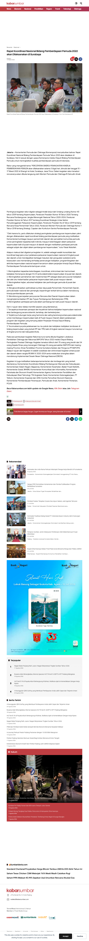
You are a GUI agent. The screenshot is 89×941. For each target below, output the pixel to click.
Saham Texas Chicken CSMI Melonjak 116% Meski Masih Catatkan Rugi (38, 873)
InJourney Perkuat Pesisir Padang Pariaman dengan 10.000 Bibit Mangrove (32, 732)
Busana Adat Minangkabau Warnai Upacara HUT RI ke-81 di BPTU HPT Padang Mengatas (44, 674)
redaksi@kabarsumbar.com (19, 899)
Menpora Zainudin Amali (33, 401)
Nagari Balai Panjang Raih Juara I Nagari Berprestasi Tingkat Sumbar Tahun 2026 (41, 666)
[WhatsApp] (80, 419)
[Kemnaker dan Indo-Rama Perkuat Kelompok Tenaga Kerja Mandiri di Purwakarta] (16, 471)
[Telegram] (76, 419)
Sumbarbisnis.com (18, 864)
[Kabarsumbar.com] (15, 3)
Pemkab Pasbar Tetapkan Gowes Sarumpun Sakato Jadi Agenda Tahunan (52, 501)
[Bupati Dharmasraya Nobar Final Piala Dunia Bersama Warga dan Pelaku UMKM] (16, 551)
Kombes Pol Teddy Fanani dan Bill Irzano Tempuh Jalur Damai (29, 805)
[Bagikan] (80, 59)
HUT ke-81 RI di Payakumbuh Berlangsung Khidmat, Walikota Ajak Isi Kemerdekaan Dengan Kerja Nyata (47, 682)
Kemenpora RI (18, 401)
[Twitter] (72, 419)
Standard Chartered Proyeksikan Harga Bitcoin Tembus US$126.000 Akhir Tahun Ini (44, 869)
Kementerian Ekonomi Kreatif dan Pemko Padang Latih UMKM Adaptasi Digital (33, 744)
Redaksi (9, 58)
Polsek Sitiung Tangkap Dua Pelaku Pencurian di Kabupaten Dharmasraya (33, 811)
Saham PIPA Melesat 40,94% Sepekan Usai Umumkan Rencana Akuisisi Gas (41, 878)
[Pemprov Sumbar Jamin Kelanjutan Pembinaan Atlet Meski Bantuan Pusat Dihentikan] (16, 535)
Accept (65, 936)
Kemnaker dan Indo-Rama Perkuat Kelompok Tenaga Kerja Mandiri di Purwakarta (54, 469)
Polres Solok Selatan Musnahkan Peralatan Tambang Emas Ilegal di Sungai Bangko (36, 817)
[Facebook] (68, 419)
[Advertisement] (44, 29)
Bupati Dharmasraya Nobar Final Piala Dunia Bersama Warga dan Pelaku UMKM (54, 549)
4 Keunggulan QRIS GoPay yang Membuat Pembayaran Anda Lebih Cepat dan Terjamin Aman (45, 691)
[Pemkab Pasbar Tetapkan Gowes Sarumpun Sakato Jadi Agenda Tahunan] (16, 503)
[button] (76, 3)
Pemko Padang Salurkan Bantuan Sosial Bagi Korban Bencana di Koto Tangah (33, 738)
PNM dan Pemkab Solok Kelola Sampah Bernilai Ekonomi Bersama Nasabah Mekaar (35, 727)
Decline (80, 936)
